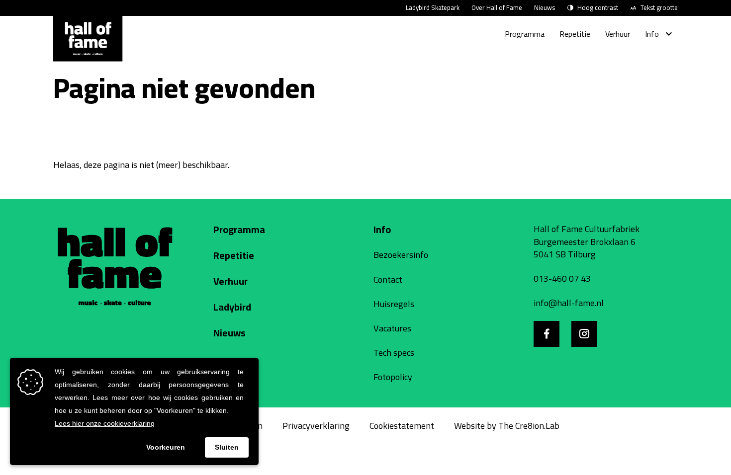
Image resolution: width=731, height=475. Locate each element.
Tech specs (393, 352)
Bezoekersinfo (400, 254)
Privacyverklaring (316, 425)
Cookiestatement (401, 425)
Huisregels (393, 304)
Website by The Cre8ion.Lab (506, 425)
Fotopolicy (392, 377)
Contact (387, 279)
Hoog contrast (597, 8)
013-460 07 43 (562, 278)
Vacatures (392, 328)
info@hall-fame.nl (569, 303)
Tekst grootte (659, 8)
